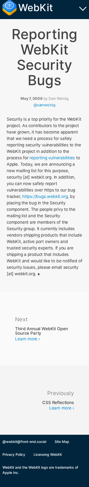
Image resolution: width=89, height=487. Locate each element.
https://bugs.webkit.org (44, 196)
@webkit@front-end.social (24, 441)
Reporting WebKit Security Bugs (44, 57)
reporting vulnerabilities (52, 157)
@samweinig (44, 105)
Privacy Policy (13, 454)
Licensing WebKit (48, 454)
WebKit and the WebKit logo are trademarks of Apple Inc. (40, 470)
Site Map (62, 441)
